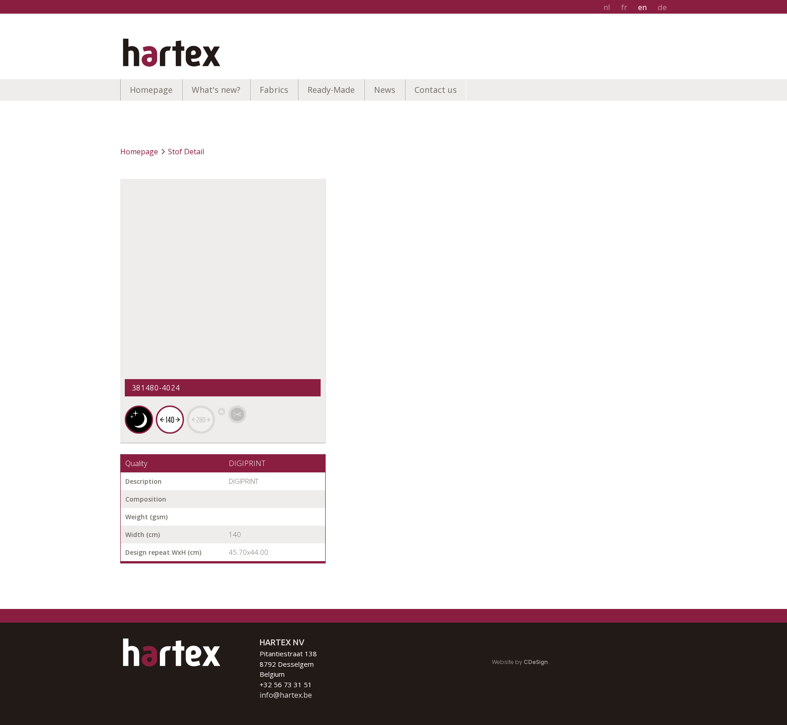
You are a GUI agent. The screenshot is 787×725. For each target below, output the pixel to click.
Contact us (435, 89)
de (662, 7)
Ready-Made (331, 89)
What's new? (216, 89)
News (384, 89)
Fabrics (274, 89)
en (642, 7)
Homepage (151, 89)
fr (624, 7)
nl (606, 7)
